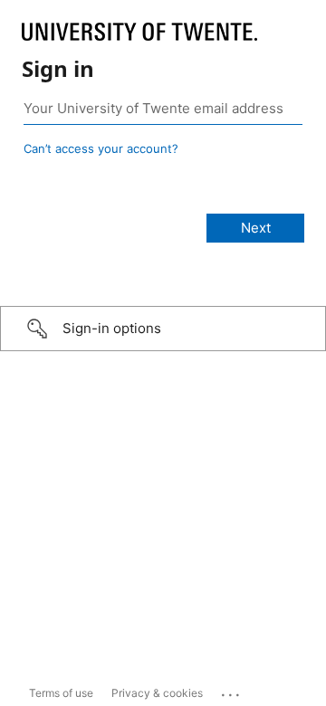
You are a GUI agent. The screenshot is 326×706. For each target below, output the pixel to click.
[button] (163, 328)
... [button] (232, 691)
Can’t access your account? (101, 148)
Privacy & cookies (157, 693)
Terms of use (61, 693)
